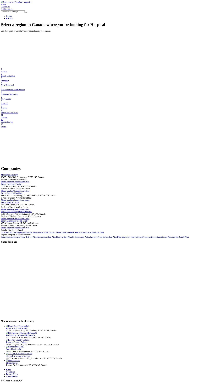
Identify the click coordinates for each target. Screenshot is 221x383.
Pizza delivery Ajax (29, 237)
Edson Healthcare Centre (11, 184)
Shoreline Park (12, 363)
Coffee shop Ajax (109, 237)
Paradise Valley (31, 232)
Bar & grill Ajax (182, 237)
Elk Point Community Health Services (16, 212)
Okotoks (4, 232)
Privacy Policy (12, 374)
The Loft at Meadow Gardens (18, 356)
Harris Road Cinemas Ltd (16, 328)
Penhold (52, 232)
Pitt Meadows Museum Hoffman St (20, 335)
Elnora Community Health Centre (14, 221)
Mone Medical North (9, 175)
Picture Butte (61, 232)
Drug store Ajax (124, 237)
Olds (10, 232)
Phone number (7, 182)
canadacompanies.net (31, 381)
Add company (7, 9)
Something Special (13, 349)
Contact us (5, 7)
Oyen (22, 232)
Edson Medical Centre (10, 202)
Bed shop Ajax (78, 237)
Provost (88, 232)
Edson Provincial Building (11, 193)
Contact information (21, 182)
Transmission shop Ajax (11, 237)
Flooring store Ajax (64, 237)
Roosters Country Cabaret (16, 342)
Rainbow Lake (98, 232)
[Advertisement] (77, 50)
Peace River (43, 232)
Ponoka (82, 232)
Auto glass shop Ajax (93, 237)
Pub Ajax (172, 237)
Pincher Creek (73, 232)
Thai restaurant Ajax (139, 237)
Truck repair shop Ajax (46, 237)
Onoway (16, 232)
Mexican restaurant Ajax (157, 237)
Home (3, 4)
